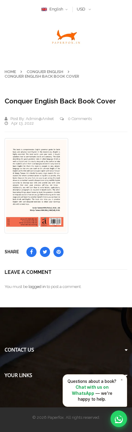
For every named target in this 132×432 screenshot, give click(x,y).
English (56, 9)
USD (81, 9)
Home (10, 71)
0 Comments (79, 118)
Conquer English (45, 71)
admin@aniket (40, 118)
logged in (37, 286)
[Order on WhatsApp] (119, 419)
